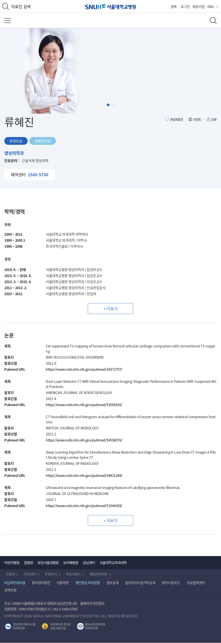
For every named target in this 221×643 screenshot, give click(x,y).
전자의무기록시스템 (19, 626)
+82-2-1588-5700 (64, 608)
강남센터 (89, 562)
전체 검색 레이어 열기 (213, 20)
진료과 (10, 574)
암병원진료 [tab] (43, 140)
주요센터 (30, 574)
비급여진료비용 (14, 582)
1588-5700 (25, 608)
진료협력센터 (196, 582)
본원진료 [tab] (15, 140)
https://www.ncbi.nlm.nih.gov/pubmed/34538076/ (84, 440)
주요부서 (51, 574)
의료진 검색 (21, 6)
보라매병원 (70, 562)
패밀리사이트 (99, 574)
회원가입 (199, 6)
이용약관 (63, 582)
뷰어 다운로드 (171, 582)
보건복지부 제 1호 (56, 626)
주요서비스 (73, 574)
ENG (210, 6)
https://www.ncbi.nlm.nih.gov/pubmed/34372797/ (84, 369)
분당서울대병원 (48, 562)
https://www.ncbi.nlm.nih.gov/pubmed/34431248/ (84, 475)
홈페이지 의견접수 (92, 603)
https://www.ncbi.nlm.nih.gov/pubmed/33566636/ (84, 404)
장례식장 (10, 590)
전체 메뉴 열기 (7, 20)
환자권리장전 (41, 582)
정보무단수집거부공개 (140, 582)
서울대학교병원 (110, 6)
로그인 (185, 6)
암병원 (28, 562)
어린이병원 (11, 562)
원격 (173, 6)
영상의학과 (14, 153)
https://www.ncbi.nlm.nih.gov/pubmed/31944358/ (84, 505)
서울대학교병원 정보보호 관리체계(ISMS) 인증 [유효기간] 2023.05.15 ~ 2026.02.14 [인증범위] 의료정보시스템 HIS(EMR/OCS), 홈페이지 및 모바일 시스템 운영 (91, 626)
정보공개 (112, 582)
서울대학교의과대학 (113, 562)
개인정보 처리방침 (87, 582)
